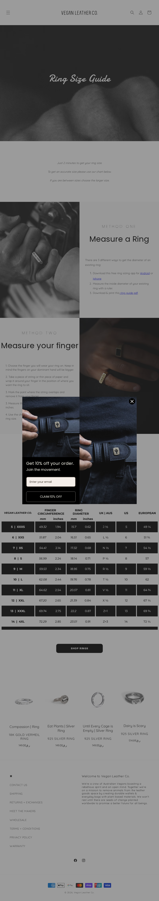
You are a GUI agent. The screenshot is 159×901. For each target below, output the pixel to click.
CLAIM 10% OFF (51, 496)
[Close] (132, 401)
